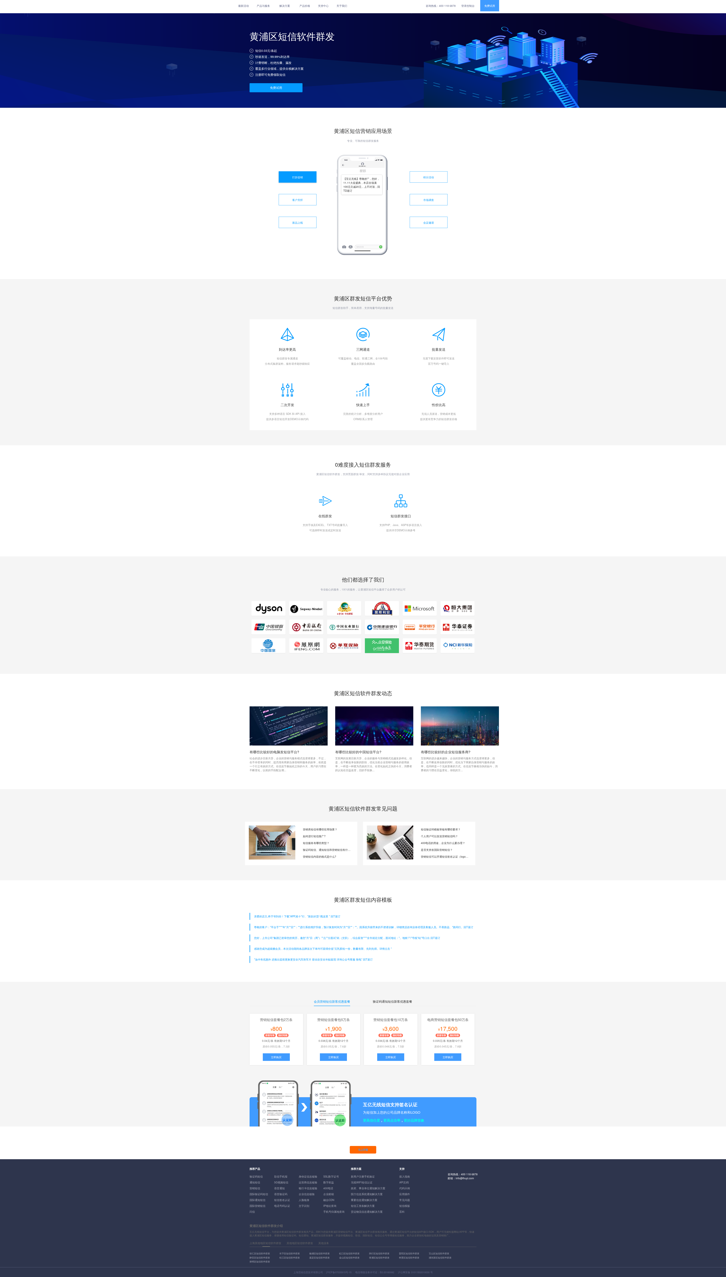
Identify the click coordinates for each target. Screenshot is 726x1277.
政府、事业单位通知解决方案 (368, 1188)
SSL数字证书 (331, 1176)
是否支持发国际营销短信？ (437, 850)
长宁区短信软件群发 (289, 1253)
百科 (402, 1211)
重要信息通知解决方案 (364, 1200)
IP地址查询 (329, 1206)
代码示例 (404, 1188)
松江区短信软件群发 (289, 1257)
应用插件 (404, 1194)
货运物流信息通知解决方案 (367, 1211)
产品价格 (304, 6)
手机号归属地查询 (333, 1211)
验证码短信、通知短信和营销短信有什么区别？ (327, 850)
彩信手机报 (280, 1176)
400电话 (328, 1188)
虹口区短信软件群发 (349, 1253)
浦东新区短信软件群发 (440, 1257)
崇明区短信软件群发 (260, 1261)
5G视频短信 (281, 1182)
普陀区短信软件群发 (409, 1253)
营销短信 (255, 1188)
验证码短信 (256, 1176)
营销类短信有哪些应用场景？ (320, 829)
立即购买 (276, 1057)
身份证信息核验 (308, 1176)
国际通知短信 (257, 1200)
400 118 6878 (447, 6)
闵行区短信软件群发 (379, 1253)
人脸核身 (304, 1200)
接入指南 (404, 1176)
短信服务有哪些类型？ (316, 843)
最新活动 (243, 6)
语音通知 (279, 1188)
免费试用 (489, 6)
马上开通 (363, 1149)
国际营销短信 (257, 1206)
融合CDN (328, 1200)
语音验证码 (280, 1194)
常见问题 (404, 1200)
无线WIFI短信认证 (361, 1182)
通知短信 (255, 1182)
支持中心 (323, 6)
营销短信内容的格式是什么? (319, 856)
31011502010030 (420, 1272)
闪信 (252, 1211)
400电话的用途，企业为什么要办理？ (443, 843)
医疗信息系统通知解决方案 (367, 1194)
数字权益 (328, 1182)
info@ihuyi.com (465, 1178)
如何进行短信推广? (314, 836)
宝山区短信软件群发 (439, 1253)
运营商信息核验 (308, 1182)
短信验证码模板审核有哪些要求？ (441, 829)
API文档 (404, 1182)
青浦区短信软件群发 (379, 1257)
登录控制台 (468, 6)
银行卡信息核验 (308, 1188)
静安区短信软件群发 (260, 1257)
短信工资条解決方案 (363, 1206)
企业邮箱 (328, 1194)
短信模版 (404, 1206)
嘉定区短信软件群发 (319, 1257)
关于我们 (342, 6)
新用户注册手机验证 (363, 1176)
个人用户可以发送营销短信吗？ (439, 836)
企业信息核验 (307, 1194)
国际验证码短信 (259, 1194)
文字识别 (304, 1206)
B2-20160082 (387, 1272)
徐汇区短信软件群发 (260, 1253)
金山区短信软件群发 (349, 1257)
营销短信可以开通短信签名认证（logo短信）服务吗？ (445, 856)
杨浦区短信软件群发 (319, 1253)
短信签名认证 (282, 1200)
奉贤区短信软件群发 (409, 1257)
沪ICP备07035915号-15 (338, 1272)
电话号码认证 (282, 1206)
